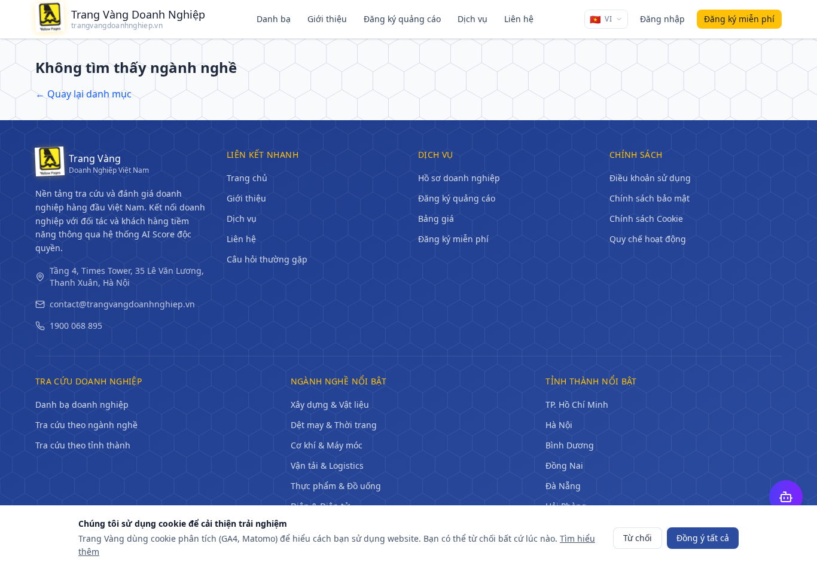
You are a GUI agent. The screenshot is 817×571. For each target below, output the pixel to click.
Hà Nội (558, 424)
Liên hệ (519, 19)
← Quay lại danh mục (83, 93)
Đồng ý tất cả (702, 537)
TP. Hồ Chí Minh (576, 404)
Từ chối (637, 537)
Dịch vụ (472, 19)
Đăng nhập (662, 19)
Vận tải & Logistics (327, 465)
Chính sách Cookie (646, 218)
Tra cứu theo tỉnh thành (82, 445)
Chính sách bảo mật (649, 198)
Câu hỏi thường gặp (267, 259)
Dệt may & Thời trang (334, 424)
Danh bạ (274, 19)
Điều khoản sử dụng (650, 178)
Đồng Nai (564, 465)
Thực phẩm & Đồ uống (336, 485)
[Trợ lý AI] (786, 497)
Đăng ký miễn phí (453, 239)
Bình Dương (569, 445)
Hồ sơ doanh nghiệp (459, 178)
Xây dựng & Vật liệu (330, 404)
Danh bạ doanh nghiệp (82, 404)
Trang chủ (247, 178)
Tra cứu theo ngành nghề (86, 424)
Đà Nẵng (563, 485)
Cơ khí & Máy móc (326, 445)
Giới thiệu (327, 19)
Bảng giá (436, 218)
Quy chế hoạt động (647, 239)
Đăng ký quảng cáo (402, 19)
